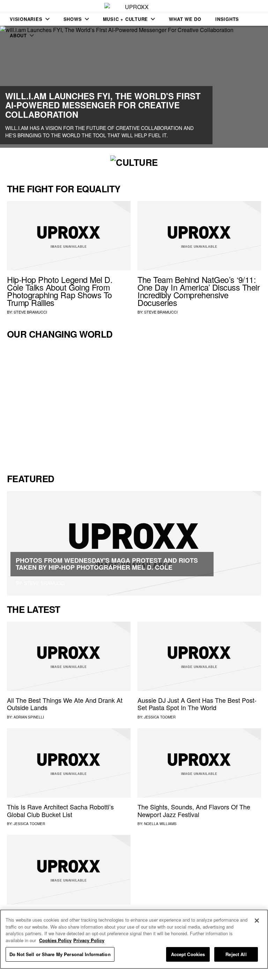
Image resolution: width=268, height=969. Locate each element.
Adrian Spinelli (29, 717)
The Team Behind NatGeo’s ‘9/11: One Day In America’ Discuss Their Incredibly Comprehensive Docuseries (198, 291)
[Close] (257, 920)
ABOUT (18, 35)
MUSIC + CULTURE (125, 19)
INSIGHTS (227, 19)
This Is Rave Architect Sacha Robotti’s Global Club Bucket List (60, 810)
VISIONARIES (26, 19)
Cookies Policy (55, 940)
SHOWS (73, 19)
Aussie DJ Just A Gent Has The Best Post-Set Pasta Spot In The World (196, 703)
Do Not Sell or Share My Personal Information (60, 954)
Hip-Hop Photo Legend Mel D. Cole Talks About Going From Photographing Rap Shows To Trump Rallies (59, 291)
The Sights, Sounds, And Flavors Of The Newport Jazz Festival (193, 810)
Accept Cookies (188, 954)
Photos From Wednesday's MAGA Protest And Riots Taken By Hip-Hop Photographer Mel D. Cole (107, 564)
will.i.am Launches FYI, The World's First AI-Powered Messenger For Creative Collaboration (103, 105)
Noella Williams (160, 823)
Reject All (235, 954)
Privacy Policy (88, 940)
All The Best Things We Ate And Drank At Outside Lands (64, 703)
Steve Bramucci (30, 312)
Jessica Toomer (160, 717)
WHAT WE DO (185, 19)
